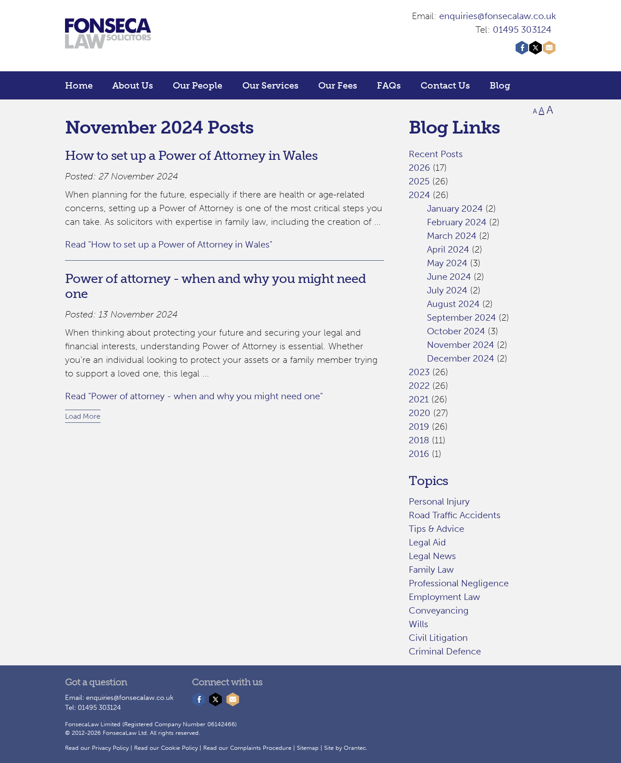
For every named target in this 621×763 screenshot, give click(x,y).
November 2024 (460, 344)
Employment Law (444, 596)
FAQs (389, 85)
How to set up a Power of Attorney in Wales (191, 155)
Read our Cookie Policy (166, 747)
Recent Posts (436, 154)
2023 (419, 372)
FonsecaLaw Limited (92, 724)
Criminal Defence (445, 651)
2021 (419, 399)
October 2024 (456, 331)
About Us (132, 85)
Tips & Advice (436, 528)
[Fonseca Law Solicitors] (108, 42)
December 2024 (460, 358)
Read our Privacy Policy (97, 747)
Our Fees (337, 85)
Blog (500, 85)
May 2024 (447, 263)
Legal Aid (427, 542)
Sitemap (308, 747)
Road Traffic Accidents (455, 515)
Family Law (431, 569)
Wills (418, 624)
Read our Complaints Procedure (247, 747)
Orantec (355, 747)
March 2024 (451, 235)
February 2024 (456, 222)
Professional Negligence (459, 583)
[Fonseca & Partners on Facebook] (522, 51)
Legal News (432, 555)
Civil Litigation (438, 637)
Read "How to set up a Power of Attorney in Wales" (168, 244)
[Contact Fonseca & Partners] (549, 51)
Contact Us (445, 85)
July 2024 (447, 290)
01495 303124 (522, 29)
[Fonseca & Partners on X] (535, 51)
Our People (197, 85)
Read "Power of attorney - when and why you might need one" (194, 396)
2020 (420, 412)
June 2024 (449, 276)
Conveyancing (439, 610)
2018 (419, 440)
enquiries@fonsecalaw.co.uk (497, 15)
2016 (419, 453)
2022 (419, 385)
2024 (419, 194)
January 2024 (455, 208)
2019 (419, 426)
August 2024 (453, 303)
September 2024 (461, 317)
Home (79, 85)
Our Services (270, 85)
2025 (419, 181)
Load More (82, 416)
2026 (419, 167)
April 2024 (448, 249)
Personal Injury (439, 501)
